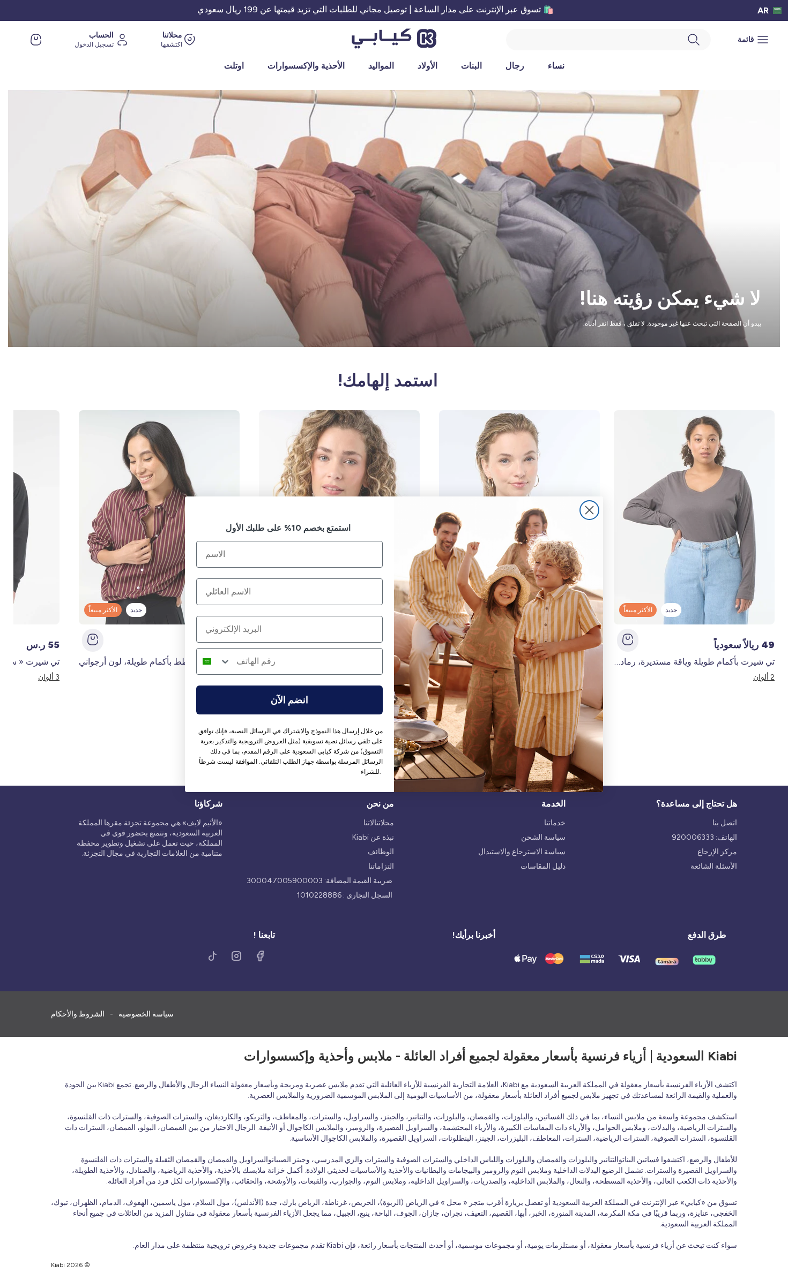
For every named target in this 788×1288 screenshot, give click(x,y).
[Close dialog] (589, 510)
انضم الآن (289, 700)
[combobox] (214, 661)
